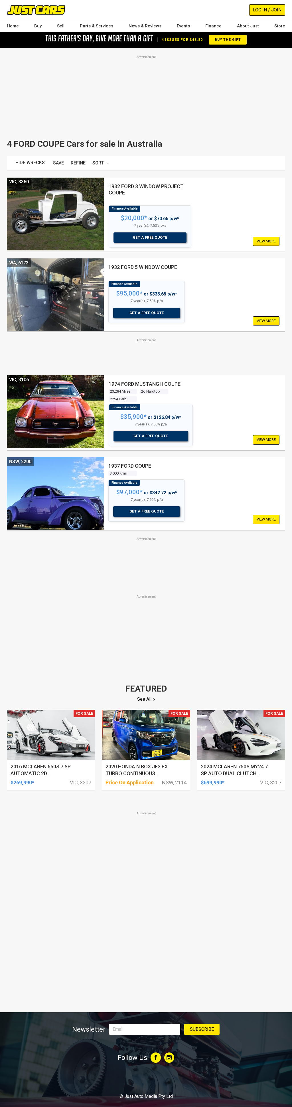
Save (58, 163)
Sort (98, 163)
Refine (78, 163)
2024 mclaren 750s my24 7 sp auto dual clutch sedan (234, 773)
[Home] (36, 10)
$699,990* (212, 782)
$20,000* (134, 218)
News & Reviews (145, 26)
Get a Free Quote (150, 237)
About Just (248, 26)
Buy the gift (228, 40)
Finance (213, 26)
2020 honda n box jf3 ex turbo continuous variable (137, 773)
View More (266, 241)
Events (183, 26)
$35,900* (133, 416)
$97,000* (129, 492)
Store (279, 26)
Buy (38, 26)
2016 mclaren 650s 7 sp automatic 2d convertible (41, 773)
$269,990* (22, 782)
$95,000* (129, 293)
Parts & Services (96, 26)
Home (13, 26)
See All (144, 699)
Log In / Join (267, 10)
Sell (60, 26)
